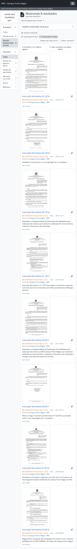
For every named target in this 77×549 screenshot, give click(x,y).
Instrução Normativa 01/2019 (35, 529)
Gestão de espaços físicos (9, 63)
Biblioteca (9, 87)
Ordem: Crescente (67, 41)
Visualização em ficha (30, 37)
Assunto (7, 51)
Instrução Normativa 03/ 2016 (36, 212)
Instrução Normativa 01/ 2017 (36, 276)
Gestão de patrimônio (9, 71)
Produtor (7, 27)
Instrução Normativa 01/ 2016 (36, 96)
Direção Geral (9, 36)
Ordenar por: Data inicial (48, 41)
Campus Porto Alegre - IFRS (39, 102)
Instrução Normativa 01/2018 (35, 468)
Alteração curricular (9, 77)
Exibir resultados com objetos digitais (61, 48)
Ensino (9, 83)
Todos (5, 32)
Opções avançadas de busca (35, 26)
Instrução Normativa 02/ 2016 (36, 153)
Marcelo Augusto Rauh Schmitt (9, 42)
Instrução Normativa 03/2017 (35, 406)
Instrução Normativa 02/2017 (35, 340)
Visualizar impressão (30, 33)
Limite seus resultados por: (9, 17)
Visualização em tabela (49, 37)
